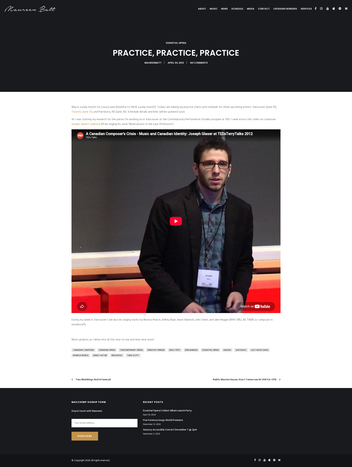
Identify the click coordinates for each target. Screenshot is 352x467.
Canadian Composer (83, 350)
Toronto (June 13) (82, 112)
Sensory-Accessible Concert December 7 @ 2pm (170, 430)
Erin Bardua (191, 350)
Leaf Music (241, 350)
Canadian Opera (107, 350)
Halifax (227, 350)
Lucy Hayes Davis (259, 350)
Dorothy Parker (156, 350)
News (224, 8)
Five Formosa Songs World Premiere (163, 420)
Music (213, 8)
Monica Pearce (81, 355)
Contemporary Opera (131, 350)
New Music (116, 355)
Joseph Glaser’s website (86, 124)
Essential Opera (176, 42)
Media (250, 8)
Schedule (237, 8)
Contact (264, 8)
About (202, 8)
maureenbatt (153, 62)
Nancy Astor (100, 355)
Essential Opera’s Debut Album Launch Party (167, 411)
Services (306, 8)
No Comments (199, 62)
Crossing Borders (285, 8)
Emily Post (174, 350)
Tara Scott (133, 355)
